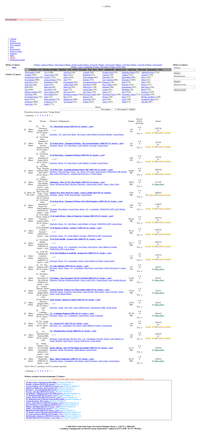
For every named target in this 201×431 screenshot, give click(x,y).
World (46, 104)
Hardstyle (59, 341)
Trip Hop (144, 102)
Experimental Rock (90, 82)
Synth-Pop (28, 102)
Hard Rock (87, 85)
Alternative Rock (147, 72)
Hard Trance (68, 341)
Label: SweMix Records (117, 280)
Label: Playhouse (90, 361)
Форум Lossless (16, 51)
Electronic (125, 80)
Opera (104, 92)
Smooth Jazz (68, 99)
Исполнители (15, 43)
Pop (123, 92)
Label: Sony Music (69, 134)
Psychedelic (145, 94)
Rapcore (86, 97)
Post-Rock (28, 94)
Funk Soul (28, 85)
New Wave (87, 92)
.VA (45, 72)
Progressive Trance (129, 94)
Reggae (105, 97)
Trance (104, 102)
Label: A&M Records (81, 308)
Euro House (98, 268)
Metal (143, 90)
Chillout (125, 75)
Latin (65, 90)
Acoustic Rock (107, 72)
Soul (104, 99)
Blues (66, 75)
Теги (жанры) (15, 45)
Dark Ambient (88, 77)
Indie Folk (48, 87)
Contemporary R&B (97, 308)
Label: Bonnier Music (63, 294)
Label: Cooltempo (96, 316)
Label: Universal (111, 292)
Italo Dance (145, 87)
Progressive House (70, 94)
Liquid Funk (87, 90)
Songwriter (87, 99)
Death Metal (126, 77)
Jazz (26, 90)
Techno (85, 102)
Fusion (46, 85)
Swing (124, 99)
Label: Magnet (79, 350)
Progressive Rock (108, 94)
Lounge (105, 90)
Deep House (72, 146)
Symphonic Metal (147, 99)
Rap (65, 97)
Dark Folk (106, 77)
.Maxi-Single (99, 292)
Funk (143, 82)
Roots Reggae (75, 195)
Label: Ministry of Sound (96, 134)
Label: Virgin (114, 184)
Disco (143, 77)
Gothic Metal (68, 85)
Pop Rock (145, 92)
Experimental (68, 82)
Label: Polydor (88, 292)
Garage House (118, 134)
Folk (123, 82)
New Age (67, 92)
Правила (13, 54)
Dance (66, 77)
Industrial (105, 87)
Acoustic (86, 72)
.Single (105, 184)
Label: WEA (90, 280)
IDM (26, 87)
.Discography (30, 72)
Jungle (82, 172)
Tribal (124, 102)
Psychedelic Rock (31, 97)
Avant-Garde (49, 75)
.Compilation (94, 209)
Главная (13, 39)
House (143, 85)
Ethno (143, 80)
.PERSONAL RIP (113, 172)
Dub (65, 80)
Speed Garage (101, 172)
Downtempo (29, 80)
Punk (46, 97)
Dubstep (86, 80)
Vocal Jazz (28, 104)
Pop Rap (99, 339)
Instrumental (126, 87)
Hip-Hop (125, 85)
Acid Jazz (67, 72)
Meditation (126, 90)
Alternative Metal (128, 72)
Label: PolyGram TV (62, 174)
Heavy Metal (107, 85)
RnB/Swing (85, 341)
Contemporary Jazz (32, 77)
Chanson (105, 75)
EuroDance (48, 82)
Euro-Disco (29, 82)
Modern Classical (31, 92)
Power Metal (49, 94)
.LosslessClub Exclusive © (80, 174)
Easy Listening (107, 80)
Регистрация (15, 49)
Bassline (109, 134)
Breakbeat (86, 75)
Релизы (13, 41)
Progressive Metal (89, 94)
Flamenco (106, 82)
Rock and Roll (49, 99)
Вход (12, 47)
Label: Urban (103, 361)
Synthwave (48, 102)
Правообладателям (17, 60)
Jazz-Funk (48, 90)
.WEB (66, 195)
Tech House (68, 102)
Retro (124, 97)
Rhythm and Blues (148, 97)
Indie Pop (67, 87)
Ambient (28, 75)
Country (47, 77)
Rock (27, 99)
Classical (144, 75)
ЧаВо (12, 56)
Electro (81, 261)
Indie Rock (87, 87)
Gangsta (77, 341)
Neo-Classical (49, 92)
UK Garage (81, 134)
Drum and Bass (49, 80)
